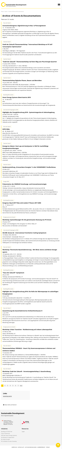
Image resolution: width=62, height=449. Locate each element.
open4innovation (9, 415)
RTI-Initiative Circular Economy (9, 441)
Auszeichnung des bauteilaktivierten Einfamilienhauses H (22, 311)
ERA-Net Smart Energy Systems (9, 435)
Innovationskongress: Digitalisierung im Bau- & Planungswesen (24, 26)
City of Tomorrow (5, 433)
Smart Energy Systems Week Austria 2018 (16, 97)
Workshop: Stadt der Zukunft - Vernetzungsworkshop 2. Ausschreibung (26, 371)
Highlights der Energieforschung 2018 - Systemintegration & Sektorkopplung (28, 112)
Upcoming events (7, 396)
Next (21, 385)
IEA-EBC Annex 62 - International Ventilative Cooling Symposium (24, 233)
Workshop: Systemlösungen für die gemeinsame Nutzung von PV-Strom (26, 220)
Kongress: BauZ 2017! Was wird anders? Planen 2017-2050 (21, 203)
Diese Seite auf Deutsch (11, 404)
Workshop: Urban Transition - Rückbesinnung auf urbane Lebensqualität (27, 329)
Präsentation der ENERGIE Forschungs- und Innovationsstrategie (24, 184)
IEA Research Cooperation (7, 437)
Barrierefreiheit (41, 447)
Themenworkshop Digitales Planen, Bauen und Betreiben (22, 80)
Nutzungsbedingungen (31, 447)
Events (6, 11)
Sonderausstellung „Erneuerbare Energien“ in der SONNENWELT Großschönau (29, 167)
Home (2, 11)
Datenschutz (21, 447)
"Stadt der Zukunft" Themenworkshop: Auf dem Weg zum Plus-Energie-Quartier (29, 62)
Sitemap (48, 447)
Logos (23, 431)
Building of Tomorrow (6, 431)
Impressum (14, 447)
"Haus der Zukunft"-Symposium (13, 273)
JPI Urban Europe (5, 439)
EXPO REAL (6, 129)
